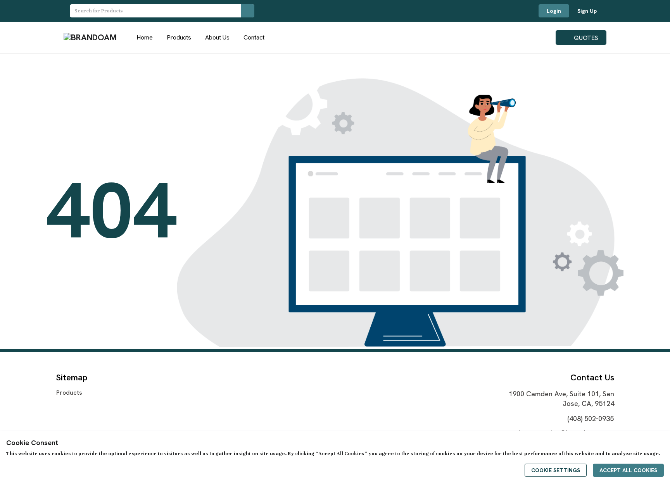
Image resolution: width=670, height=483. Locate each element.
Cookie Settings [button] (555, 470)
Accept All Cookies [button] (628, 470)
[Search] (247, 10)
